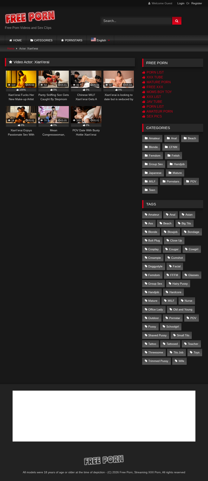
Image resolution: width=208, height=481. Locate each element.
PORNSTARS (73, 40)
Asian (189, 214)
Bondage (193, 231)
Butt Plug (154, 240)
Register (196, 3)
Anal (174, 138)
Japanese (155, 172)
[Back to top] (195, 469)
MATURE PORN (158, 82)
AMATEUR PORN (159, 111)
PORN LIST (155, 72)
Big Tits (186, 223)
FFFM (174, 275)
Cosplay (153, 249)
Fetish (176, 155)
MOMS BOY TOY (159, 92)
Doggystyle (155, 266)
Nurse (188, 300)
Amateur (154, 138)
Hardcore (175, 292)
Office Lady (155, 309)
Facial (177, 266)
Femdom (154, 155)
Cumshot (177, 257)
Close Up (176, 240)
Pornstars (173, 181)
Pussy (152, 326)
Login (180, 3)
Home (10, 48)
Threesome (155, 352)
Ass (150, 223)
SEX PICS (154, 116)
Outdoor (153, 318)
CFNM (173, 147)
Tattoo (152, 343)
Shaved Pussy (157, 335)
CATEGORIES (43, 40)
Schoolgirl (172, 326)
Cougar (174, 249)
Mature (177, 172)
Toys (196, 352)
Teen (152, 190)
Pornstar (174, 318)
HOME (17, 40)
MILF (152, 181)
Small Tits (183, 335)
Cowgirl (193, 249)
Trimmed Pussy (158, 361)
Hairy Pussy (180, 283)
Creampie (154, 257)
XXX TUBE (154, 77)
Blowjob (173, 231)
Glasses (193, 275)
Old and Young (182, 309)
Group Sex (156, 164)
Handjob (179, 164)
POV (193, 181)
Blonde (153, 147)
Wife (181, 361)
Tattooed (172, 343)
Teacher (193, 343)
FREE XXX (154, 87)
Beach (192, 138)
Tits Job (178, 352)
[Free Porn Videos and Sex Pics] (46, 17)
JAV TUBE (154, 101)
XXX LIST (153, 97)
